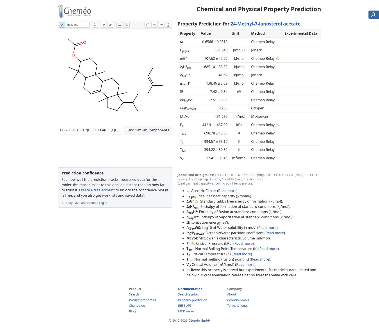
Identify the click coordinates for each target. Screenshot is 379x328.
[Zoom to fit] (148, 25)
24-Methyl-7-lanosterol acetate (265, 24)
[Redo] (161, 25)
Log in (103, 203)
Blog (132, 311)
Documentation (190, 289)
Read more (227, 190)
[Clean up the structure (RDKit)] (126, 25)
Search (134, 294)
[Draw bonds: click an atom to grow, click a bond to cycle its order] (62, 25)
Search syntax (188, 294)
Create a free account (97, 190)
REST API (184, 305)
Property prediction (192, 300)
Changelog (137, 305)
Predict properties (142, 300)
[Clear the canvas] (168, 25)
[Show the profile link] (373, 15)
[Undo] (154, 25)
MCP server (186, 311)
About (231, 294)
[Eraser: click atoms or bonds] (119, 25)
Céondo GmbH (238, 300)
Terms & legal (237, 305)
